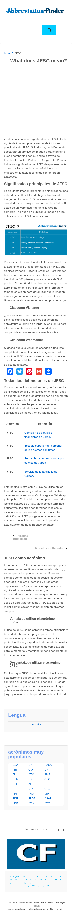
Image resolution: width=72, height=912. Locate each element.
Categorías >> (18, 876)
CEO (47, 779)
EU (14, 774)
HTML (16, 779)
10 (16, 879)
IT (13, 788)
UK (30, 764)
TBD (15, 803)
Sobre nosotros (57, 909)
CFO (15, 784)
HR (46, 784)
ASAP (48, 798)
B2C (47, 803)
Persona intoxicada (20, 537)
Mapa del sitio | (48, 902)
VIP (46, 793)
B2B (31, 803)
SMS (47, 774)
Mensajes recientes (36, 829)
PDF (15, 798)
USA (15, 764)
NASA (48, 764)
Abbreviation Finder (30, 902)
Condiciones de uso (16, 909)
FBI (14, 769)
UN (46, 769)
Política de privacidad (38, 909)
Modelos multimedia (49, 548)
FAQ (31, 793)
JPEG (32, 798)
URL (31, 779)
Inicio (7, 53)
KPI (14, 793)
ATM (31, 774)
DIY (30, 788)
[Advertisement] (36, 101)
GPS (47, 788)
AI (29, 784)
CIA (30, 769)
